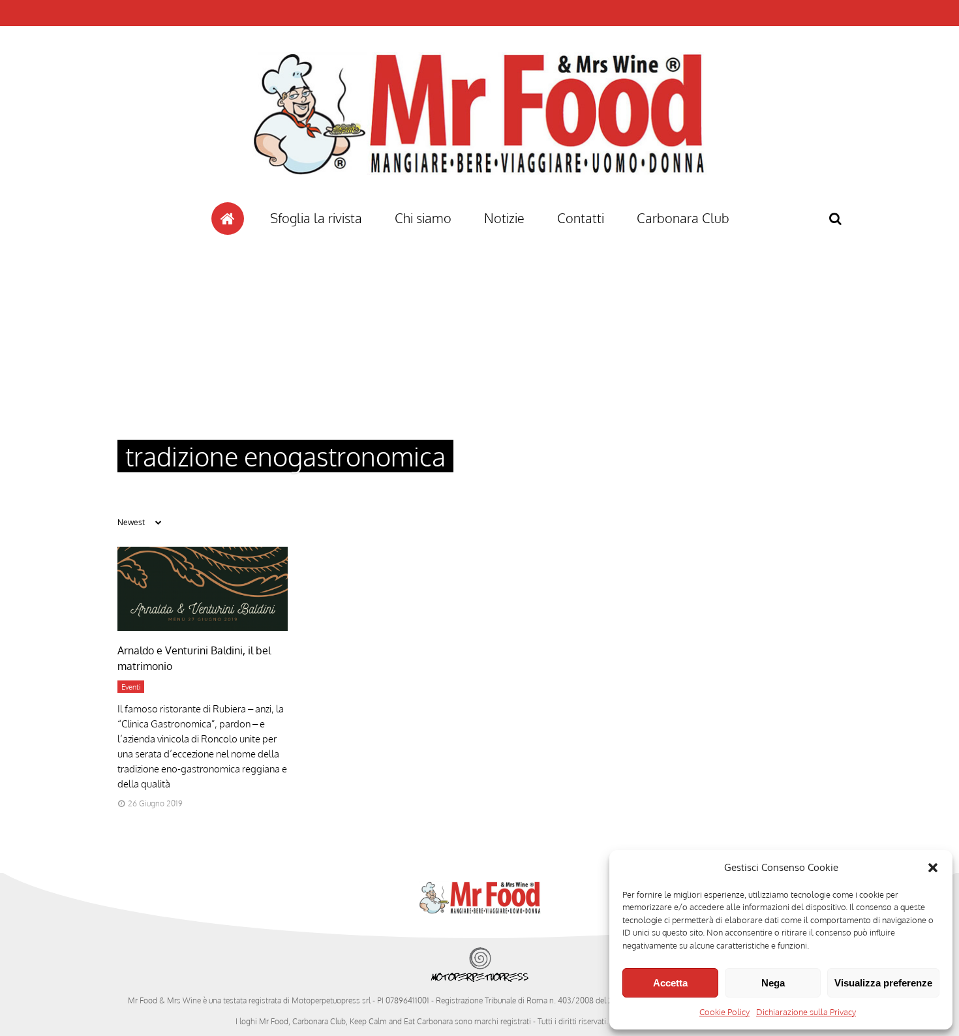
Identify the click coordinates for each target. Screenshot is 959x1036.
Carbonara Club (683, 217)
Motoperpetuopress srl (331, 1000)
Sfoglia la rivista (316, 217)
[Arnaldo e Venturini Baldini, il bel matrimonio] (202, 627)
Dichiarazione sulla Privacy (806, 1012)
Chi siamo (423, 217)
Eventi (130, 687)
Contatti (580, 217)
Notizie (504, 217)
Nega (773, 982)
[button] (932, 867)
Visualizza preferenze (883, 982)
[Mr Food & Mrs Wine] (479, 198)
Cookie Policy (724, 1012)
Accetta (670, 982)
